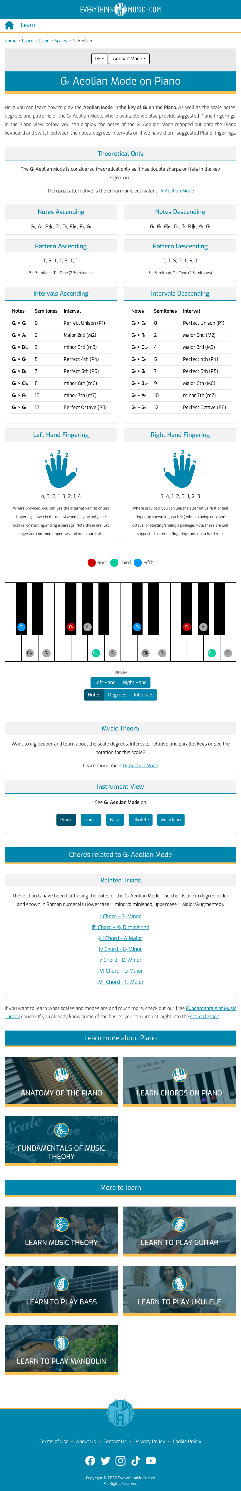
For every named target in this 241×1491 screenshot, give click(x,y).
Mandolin (171, 820)
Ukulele (141, 820)
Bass (115, 820)
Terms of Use (54, 1441)
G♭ (98, 59)
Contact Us (115, 1441)
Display (120, 672)
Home (10, 41)
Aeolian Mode (127, 59)
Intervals (143, 695)
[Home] (10, 25)
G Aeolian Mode (140, 766)
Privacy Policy (149, 1441)
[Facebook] (90, 1461)
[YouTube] (151, 1461)
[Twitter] (106, 1461)
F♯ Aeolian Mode (176, 191)
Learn (27, 41)
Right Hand (135, 682)
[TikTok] (136, 1461)
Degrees (117, 695)
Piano (44, 41)
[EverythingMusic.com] (120, 9)
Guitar (91, 820)
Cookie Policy (187, 1441)
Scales (61, 41)
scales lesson (204, 1016)
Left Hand (105, 682)
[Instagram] (120, 1461)
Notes (94, 695)
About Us (86, 1441)
